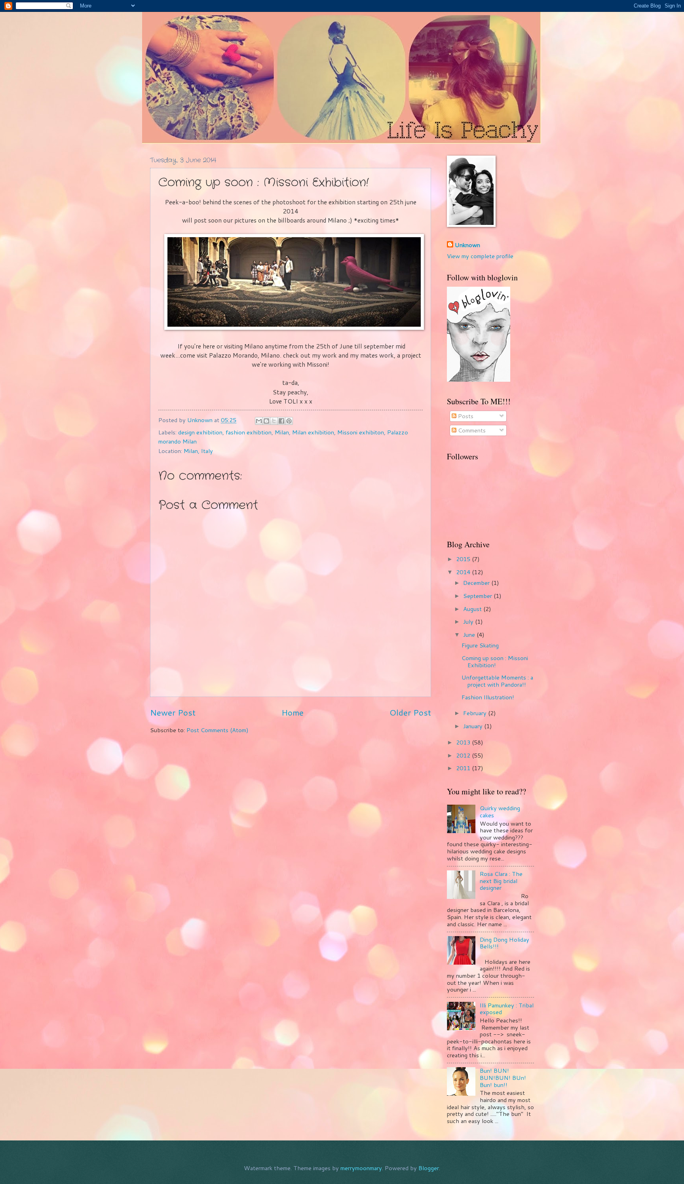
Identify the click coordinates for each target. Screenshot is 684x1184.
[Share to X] (274, 421)
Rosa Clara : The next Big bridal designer (501, 881)
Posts (464, 416)
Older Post (410, 712)
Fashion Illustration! (488, 697)
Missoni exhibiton (360, 432)
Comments (471, 430)
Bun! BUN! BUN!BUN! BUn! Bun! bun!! (503, 1077)
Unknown (467, 245)
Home (292, 712)
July (469, 621)
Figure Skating (480, 645)
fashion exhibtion (249, 432)
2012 (464, 755)
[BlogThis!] (266, 421)
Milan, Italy (198, 451)
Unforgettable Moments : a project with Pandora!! (497, 681)
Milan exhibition (313, 432)
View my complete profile (480, 256)
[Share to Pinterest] (289, 421)
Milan (282, 432)
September (478, 596)
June (470, 634)
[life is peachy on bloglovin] (478, 379)
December (477, 583)
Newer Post (173, 712)
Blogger (428, 1168)
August (473, 609)
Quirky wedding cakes (500, 811)
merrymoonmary (361, 1168)
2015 (464, 559)
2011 (464, 768)
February (475, 713)
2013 (464, 742)
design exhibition (200, 432)
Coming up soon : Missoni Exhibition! (495, 661)
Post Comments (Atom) (217, 730)
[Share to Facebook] (281, 421)
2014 (464, 572)
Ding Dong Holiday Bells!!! (504, 943)
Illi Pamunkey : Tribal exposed (507, 1008)
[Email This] (259, 421)
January (473, 726)
